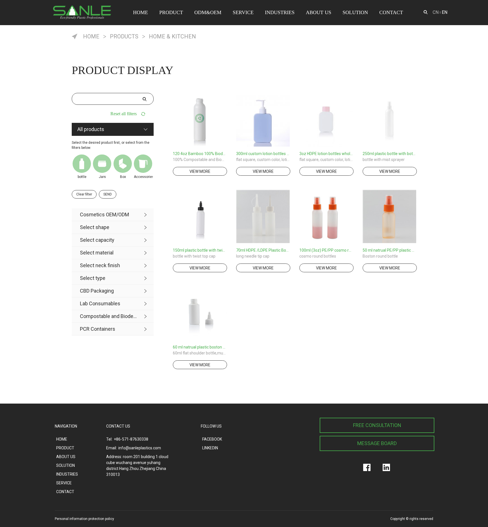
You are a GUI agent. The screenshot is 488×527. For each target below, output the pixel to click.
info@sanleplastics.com (139, 448)
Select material (97, 253)
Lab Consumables (100, 303)
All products (90, 129)
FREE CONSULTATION (377, 425)
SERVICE (243, 12)
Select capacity (97, 240)
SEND (107, 194)
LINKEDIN (210, 448)
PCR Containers (97, 329)
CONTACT (391, 12)
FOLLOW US (211, 426)
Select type (92, 278)
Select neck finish (100, 265)
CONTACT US (118, 426)
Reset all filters (123, 113)
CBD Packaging (97, 291)
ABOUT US (318, 12)
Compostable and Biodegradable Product (108, 316)
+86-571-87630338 (131, 439)
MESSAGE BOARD (377, 443)
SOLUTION (355, 12)
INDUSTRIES (280, 12)
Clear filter (84, 194)
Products (124, 36)
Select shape (94, 227)
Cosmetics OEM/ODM (104, 214)
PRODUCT (171, 12)
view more (199, 171)
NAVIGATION (66, 426)
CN (436, 12)
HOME (140, 12)
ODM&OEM (207, 12)
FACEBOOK (212, 439)
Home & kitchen (172, 36)
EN (444, 12)
